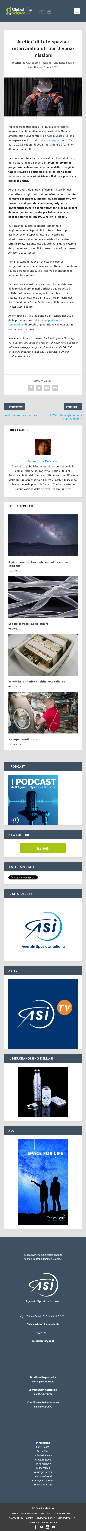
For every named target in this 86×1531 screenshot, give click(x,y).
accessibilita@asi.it (43, 1341)
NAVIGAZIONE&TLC (45, 1518)
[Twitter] (41, 1527)
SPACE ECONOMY (29, 1513)
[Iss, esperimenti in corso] (43, 712)
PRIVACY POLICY (49, 1522)
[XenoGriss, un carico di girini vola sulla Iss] (43, 655)
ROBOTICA (34, 1522)
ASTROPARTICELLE (66, 1518)
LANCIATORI (45, 1513)
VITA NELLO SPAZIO (63, 1513)
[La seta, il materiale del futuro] (43, 597)
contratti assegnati (49, 140)
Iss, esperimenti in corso (24, 739)
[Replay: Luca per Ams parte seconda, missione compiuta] (43, 535)
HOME (15, 1513)
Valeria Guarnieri (43, 1406)
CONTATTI (43, 1332)
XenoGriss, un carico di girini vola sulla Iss (36, 681)
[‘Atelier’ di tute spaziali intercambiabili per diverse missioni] (43, 97)
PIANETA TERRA (16, 1518)
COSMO (30, 1518)
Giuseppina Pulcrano (39, 62)
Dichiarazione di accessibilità (43, 1324)
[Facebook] (35, 1527)
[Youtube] (53, 1527)
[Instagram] (47, 1527)
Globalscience (47, 1508)
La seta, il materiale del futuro (28, 623)
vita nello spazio (64, 62)
